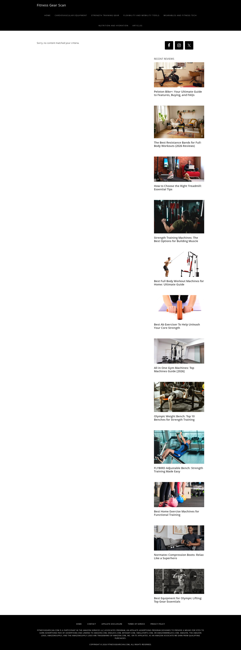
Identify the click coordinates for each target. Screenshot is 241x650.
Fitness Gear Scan (51, 5)
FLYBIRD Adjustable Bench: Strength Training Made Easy (178, 469)
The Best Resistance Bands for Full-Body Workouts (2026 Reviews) (177, 144)
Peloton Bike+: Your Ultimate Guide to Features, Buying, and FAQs (178, 93)
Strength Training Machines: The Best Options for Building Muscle (176, 239)
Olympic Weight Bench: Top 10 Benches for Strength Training (174, 417)
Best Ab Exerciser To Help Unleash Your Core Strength (177, 326)
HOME (81, 624)
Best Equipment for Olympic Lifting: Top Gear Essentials (178, 599)
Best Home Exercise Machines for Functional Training (176, 513)
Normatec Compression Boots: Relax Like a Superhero (179, 556)
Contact (94, 624)
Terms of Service (139, 624)
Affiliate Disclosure (115, 624)
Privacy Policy (157, 624)
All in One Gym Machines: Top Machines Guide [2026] (174, 369)
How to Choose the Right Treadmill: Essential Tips (178, 187)
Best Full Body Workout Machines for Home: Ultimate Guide (179, 282)
